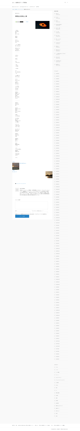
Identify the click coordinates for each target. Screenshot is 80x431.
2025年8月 (57, 104)
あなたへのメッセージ (15, 6)
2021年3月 (57, 240)
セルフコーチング (58, 377)
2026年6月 (57, 78)
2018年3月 (57, 333)
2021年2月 (57, 243)
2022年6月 (57, 202)
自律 (56, 413)
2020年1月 (57, 276)
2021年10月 (58, 222)
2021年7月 (57, 230)
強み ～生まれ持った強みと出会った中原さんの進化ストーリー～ (25, 425)
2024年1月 (57, 153)
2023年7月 (57, 168)
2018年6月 (57, 325)
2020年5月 (57, 266)
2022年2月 (57, 212)
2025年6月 (57, 109)
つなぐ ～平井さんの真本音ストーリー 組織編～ (58, 425)
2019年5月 (57, 297)
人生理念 (57, 382)
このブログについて (32, 6)
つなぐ (57, 367)
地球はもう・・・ (58, 46)
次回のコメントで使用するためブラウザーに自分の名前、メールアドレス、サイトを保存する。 (31, 214)
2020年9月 (57, 256)
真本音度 (57, 403)
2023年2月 (57, 181)
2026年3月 (57, 86)
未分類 (57, 395)
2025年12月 (58, 94)
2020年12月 (58, 248)
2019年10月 (58, 284)
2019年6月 (57, 294)
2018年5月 (57, 328)
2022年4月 (57, 207)
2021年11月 (57, 220)
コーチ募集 (57, 372)
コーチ (57, 369)
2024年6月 (57, 140)
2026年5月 (57, 81)
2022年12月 (58, 186)
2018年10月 (58, 315)
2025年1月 (57, 122)
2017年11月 (57, 343)
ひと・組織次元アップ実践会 (19, 2)
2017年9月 (57, 348)
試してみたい (58, 35)
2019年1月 (57, 307)
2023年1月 (57, 184)
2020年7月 (57, 261)
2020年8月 (57, 258)
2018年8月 (57, 320)
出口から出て (58, 57)
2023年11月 (57, 158)
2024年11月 (57, 127)
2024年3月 (57, 148)
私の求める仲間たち (59, 24)
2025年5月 (57, 112)
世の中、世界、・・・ (59, 28)
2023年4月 (57, 176)
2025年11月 (57, 96)
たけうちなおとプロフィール (24, 6)
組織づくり (57, 408)
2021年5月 (57, 235)
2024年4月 (57, 145)
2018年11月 (57, 312)
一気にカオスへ (58, 42)
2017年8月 (57, 351)
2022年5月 (57, 204)
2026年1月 (57, 91)
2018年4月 (57, 330)
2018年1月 (57, 338)
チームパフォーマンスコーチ (21, 183)
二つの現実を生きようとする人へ (61, 53)
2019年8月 (57, 289)
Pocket (27, 21)
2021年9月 (57, 225)
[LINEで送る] (17, 21)
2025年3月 (57, 117)
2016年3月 (57, 356)
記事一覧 (37, 6)
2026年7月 (57, 76)
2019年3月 (57, 302)
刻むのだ (57, 13)
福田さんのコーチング (59, 405)
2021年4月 (57, 238)
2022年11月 (57, 189)
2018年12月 (58, 310)
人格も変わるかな (58, 60)
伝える (57, 385)
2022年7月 (57, 199)
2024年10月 (58, 130)
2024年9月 (57, 132)
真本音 (57, 400)
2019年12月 (58, 279)
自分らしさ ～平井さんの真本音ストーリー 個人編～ (42, 425)
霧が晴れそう (58, 64)
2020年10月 (58, 253)
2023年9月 (57, 163)
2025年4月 (57, 114)
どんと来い (57, 31)
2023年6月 (57, 171)
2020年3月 (57, 271)
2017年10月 (58, 346)
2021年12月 (58, 217)
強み (56, 387)
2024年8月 (57, 135)
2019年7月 (57, 292)
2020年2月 (57, 274)
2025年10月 (58, 99)
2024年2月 (57, 150)
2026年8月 (57, 73)
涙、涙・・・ (58, 17)
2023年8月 (57, 166)
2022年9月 (57, 194)
